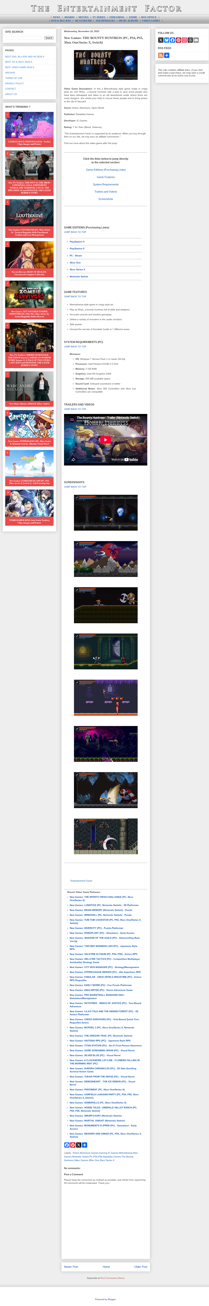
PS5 (100, 1156)
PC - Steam (76, 255)
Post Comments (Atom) (112, 1278)
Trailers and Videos (106, 191)
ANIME (133, 17)
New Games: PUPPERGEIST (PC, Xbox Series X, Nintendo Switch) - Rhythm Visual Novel (29, 442)
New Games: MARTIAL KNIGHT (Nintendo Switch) (97, 1120)
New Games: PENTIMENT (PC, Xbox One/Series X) (97, 1089)
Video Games (81, 1160)
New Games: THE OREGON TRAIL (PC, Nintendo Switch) (101, 1035)
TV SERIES (99, 17)
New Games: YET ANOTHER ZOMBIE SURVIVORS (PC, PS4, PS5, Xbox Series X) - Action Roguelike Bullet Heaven (29, 314)
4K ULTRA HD (83, 20)
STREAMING (117, 17)
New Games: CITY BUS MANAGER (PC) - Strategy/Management (104, 967)
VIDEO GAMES (151, 20)
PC (91, 1156)
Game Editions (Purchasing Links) (106, 169)
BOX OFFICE (149, 17)
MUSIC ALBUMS (128, 20)
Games (94, 1153)
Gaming (103, 1153)
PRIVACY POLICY (14, 83)
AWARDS (69, 17)
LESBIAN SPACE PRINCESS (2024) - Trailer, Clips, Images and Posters (29, 142)
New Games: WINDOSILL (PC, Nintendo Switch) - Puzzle (101, 915)
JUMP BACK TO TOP (75, 232)
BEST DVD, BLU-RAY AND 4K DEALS (24, 56)
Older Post (140, 1266)
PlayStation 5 (77, 248)
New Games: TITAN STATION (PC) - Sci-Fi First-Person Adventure (106, 1045)
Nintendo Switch (79, 276)
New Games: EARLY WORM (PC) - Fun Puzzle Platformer (101, 985)
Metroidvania (125, 1153)
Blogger (112, 1299)
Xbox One (75, 262)
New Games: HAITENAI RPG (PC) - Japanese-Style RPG (100, 1040)
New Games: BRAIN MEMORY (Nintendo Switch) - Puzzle (101, 910)
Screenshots (105, 199)
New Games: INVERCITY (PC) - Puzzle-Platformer (96, 928)
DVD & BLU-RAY (61, 20)
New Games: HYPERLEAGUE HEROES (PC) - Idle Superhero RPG (105, 972)
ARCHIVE (10, 72)
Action (76, 1153)
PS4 (95, 1156)
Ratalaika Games (112, 1156)
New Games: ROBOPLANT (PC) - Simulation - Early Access (102, 933)
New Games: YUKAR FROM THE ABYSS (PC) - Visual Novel (102, 1076)
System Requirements (106, 184)
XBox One (94, 1160)
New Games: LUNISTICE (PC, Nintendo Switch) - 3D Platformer (104, 905)
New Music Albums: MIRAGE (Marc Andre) (29, 404)
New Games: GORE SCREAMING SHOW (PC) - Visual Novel (102, 1050)
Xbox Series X (77, 269)
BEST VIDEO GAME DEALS (19, 67)
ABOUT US (11, 94)
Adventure (85, 1153)
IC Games (113, 1153)
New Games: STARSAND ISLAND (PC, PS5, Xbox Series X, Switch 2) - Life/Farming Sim (29, 482)
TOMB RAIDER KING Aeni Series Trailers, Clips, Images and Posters (29, 521)
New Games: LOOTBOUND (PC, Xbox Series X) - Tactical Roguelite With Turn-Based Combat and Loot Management (29, 232)
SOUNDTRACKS (105, 20)
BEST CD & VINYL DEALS (18, 62)
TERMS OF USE (13, 78)
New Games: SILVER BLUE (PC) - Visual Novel (95, 1055)
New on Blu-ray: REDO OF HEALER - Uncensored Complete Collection (29, 273)
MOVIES (83, 17)
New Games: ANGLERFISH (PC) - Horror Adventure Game (101, 990)
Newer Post (71, 1266)
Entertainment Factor (81, 880)
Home (106, 1266)
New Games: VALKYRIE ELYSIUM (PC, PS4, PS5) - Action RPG (103, 954)
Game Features (106, 177)
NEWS (56, 17)
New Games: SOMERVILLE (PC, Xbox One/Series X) (98, 1102)
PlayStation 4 (77, 241)
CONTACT (10, 88)
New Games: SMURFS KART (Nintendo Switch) (96, 1115)
